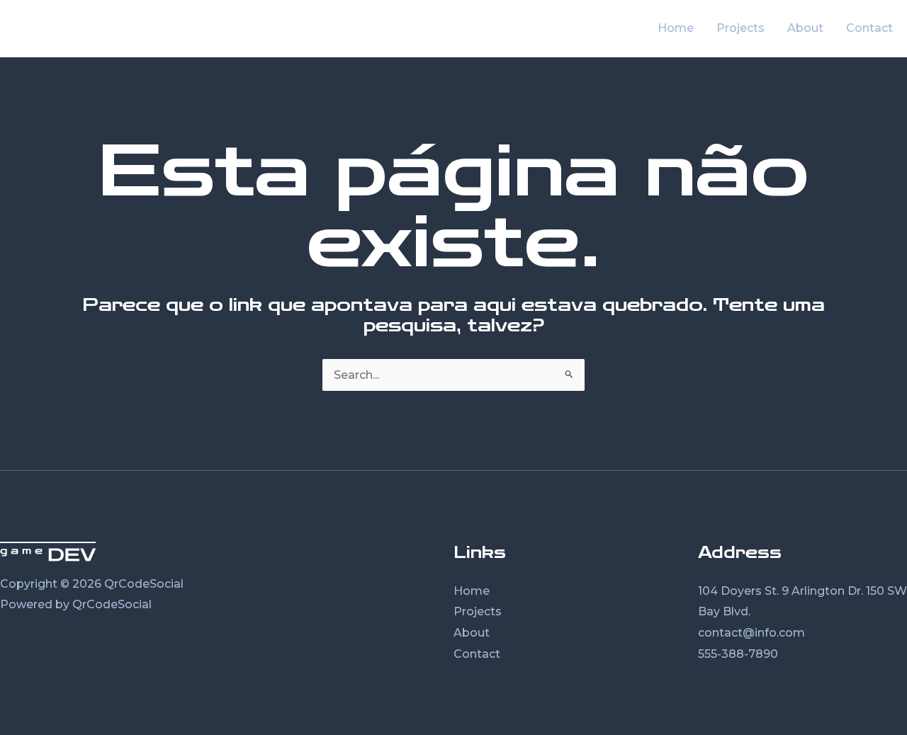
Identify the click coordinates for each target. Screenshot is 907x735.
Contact (477, 654)
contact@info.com (751, 632)
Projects (478, 611)
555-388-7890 (738, 654)
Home (472, 591)
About (472, 632)
